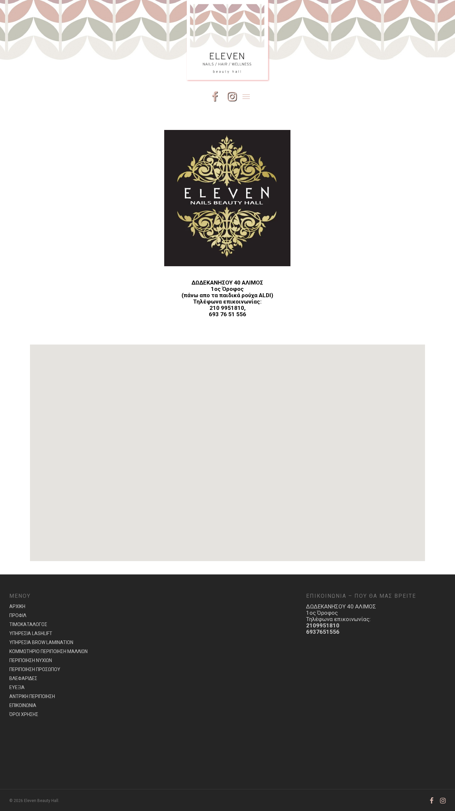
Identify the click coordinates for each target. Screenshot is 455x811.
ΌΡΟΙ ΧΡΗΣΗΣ (23, 714)
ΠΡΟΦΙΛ (17, 615)
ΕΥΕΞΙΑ (17, 687)
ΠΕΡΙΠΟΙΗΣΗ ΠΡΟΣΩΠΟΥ (34, 669)
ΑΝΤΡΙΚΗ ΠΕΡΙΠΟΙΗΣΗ (32, 696)
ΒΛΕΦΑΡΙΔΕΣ (23, 678)
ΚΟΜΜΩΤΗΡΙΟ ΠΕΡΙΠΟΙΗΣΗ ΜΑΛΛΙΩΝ (48, 651)
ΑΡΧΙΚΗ (17, 606)
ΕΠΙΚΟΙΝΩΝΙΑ (22, 705)
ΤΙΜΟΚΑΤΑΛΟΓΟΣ (28, 624)
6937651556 (322, 631)
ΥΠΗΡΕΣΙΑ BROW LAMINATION (41, 642)
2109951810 (322, 625)
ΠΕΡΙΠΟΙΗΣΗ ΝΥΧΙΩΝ (30, 660)
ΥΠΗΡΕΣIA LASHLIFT (30, 633)
